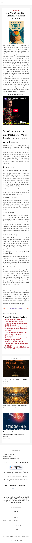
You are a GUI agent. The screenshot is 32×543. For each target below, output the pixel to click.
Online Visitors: (8, 454)
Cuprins (18, 536)
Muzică (11, 536)
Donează (23, 536)
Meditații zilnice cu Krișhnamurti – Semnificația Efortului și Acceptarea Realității (16, 328)
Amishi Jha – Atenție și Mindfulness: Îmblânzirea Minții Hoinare (17, 348)
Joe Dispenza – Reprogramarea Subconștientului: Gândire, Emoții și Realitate (13, 434)
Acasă (4, 536)
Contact (27, 536)
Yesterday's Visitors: (10, 458)
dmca (16, 529)
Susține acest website (16, 308)
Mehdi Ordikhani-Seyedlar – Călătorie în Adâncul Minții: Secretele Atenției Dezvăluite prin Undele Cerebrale (16, 322)
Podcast (15, 536)
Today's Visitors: (8, 456)
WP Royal (19, 540)
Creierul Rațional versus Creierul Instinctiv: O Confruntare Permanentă (16, 334)
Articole (16, 10)
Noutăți (7, 536)
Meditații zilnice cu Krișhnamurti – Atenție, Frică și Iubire (16, 339)
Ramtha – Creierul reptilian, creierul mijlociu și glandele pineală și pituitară (16, 343)
